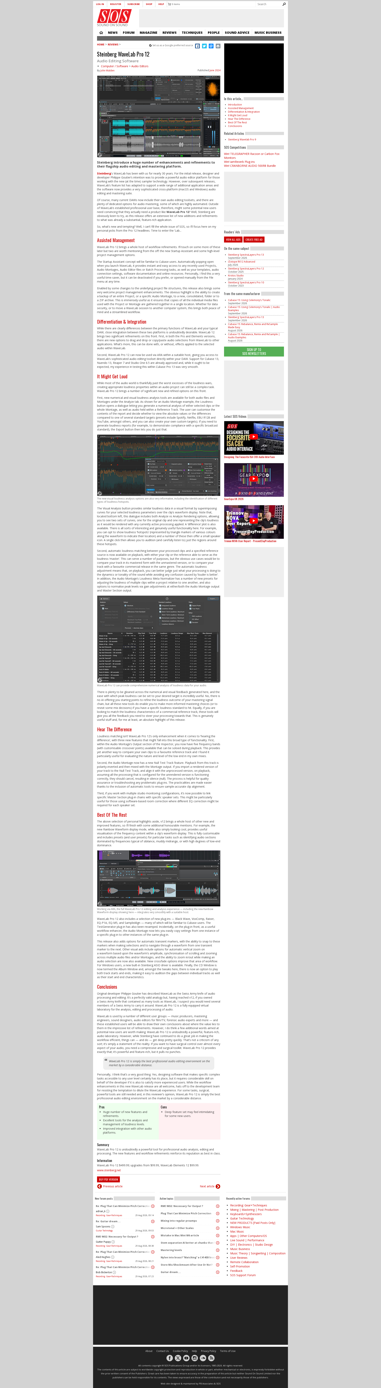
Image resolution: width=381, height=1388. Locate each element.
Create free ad (254, 239)
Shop (149, 4)
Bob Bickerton (104, 1272)
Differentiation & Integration (121, 321)
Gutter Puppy (103, 1241)
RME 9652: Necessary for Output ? (117, 1236)
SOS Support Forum (243, 1275)
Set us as (172, 45)
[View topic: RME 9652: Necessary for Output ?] (153, 1236)
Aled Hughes (103, 1257)
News (113, 32)
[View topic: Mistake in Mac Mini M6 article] (217, 1235)
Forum (129, 32)
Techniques (192, 32)
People (214, 32)
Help (161, 4)
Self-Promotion (240, 1266)
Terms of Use (228, 1351)
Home (101, 32)
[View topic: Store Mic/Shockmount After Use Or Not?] (217, 1265)
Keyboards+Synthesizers (246, 1214)
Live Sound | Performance (247, 1240)
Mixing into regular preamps (179, 1220)
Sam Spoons (103, 1226)
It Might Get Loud (112, 376)
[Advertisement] (254, 385)
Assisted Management (116, 239)
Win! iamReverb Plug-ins (239, 162)
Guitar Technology (104, 1230)
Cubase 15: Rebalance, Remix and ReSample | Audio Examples (254, 336)
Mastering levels (171, 1250)
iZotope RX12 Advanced (241, 261)
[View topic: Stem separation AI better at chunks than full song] (217, 1243)
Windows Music (240, 1227)
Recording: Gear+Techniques (109, 1215)
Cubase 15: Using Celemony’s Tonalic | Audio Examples (254, 308)
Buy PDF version (108, 1179)
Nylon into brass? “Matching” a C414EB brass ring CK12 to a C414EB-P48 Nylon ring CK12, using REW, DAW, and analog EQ (189, 1257)
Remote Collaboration (244, 1262)
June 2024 (215, 70)
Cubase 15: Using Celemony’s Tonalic (249, 300)
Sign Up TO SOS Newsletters (254, 351)
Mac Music (237, 1231)
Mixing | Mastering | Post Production (254, 1210)
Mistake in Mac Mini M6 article (180, 1235)
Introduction (235, 104)
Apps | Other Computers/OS (248, 1236)
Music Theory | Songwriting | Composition (258, 1253)
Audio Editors (139, 66)
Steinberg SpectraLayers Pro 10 (246, 282)
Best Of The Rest (112, 814)
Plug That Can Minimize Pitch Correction (186, 1213)
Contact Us (162, 1351)
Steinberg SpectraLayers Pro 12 (246, 268)
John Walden (107, 70)
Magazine (148, 32)
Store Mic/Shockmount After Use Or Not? (187, 1264)
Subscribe (133, 4)
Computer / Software (114, 66)
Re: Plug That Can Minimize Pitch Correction (123, 1206)
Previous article (113, 1186)
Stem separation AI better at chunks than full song (189, 1242)
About (148, 1351)
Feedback (236, 1271)
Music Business (268, 32)
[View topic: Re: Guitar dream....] (153, 1221)
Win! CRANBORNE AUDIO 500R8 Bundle (250, 166)
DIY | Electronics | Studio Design (251, 1244)
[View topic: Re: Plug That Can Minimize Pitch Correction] (153, 1206)
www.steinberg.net (109, 1170)
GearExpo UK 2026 (233, 499)
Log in (100, 4)
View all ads (233, 239)
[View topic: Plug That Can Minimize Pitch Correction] (217, 1213)
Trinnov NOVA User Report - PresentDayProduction (250, 541)
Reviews (170, 32)
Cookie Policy (180, 1351)
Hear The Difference (114, 729)
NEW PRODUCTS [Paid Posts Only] (252, 1223)
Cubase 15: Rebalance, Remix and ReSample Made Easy (253, 325)
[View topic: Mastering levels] (217, 1250)
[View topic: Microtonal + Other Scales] (217, 1228)
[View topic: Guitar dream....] (217, 1272)
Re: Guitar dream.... (108, 1221)
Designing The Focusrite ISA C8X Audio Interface (249, 457)
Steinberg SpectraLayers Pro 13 (246, 254)
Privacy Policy (208, 1351)
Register (115, 4)
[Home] (114, 16)
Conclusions (107, 986)
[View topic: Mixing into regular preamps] (217, 1221)
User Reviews (238, 1258)
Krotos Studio (236, 275)
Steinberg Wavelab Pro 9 (242, 139)
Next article (207, 1186)
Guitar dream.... (171, 1272)
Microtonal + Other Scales (177, 1228)
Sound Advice (237, 32)
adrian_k (100, 1211)
